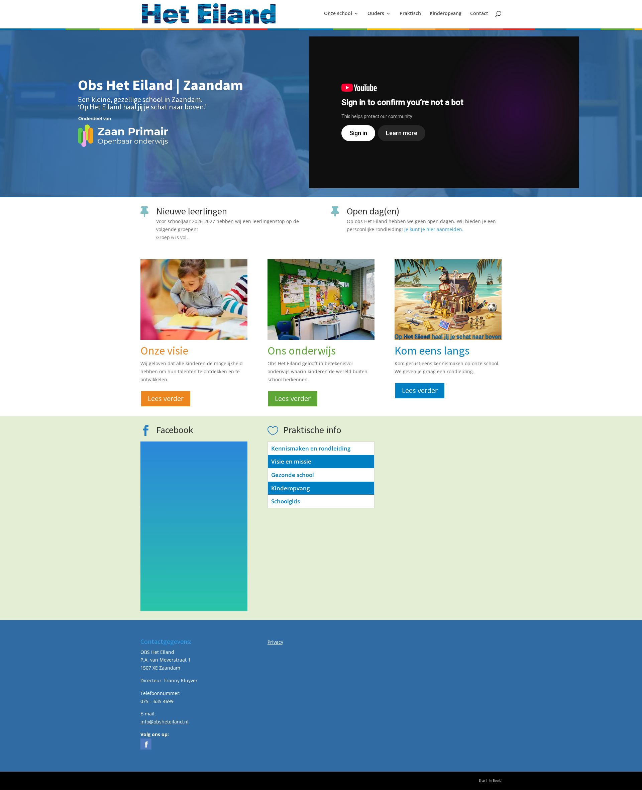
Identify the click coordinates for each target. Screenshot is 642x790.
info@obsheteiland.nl (164, 721)
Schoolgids (285, 501)
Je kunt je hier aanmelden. (433, 229)
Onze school (338, 13)
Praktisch (410, 13)
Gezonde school (292, 475)
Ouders (375, 13)
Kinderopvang (445, 13)
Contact (479, 13)
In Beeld (495, 780)
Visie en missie (291, 461)
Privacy (275, 642)
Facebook (174, 430)
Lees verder (166, 398)
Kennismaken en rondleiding (310, 448)
